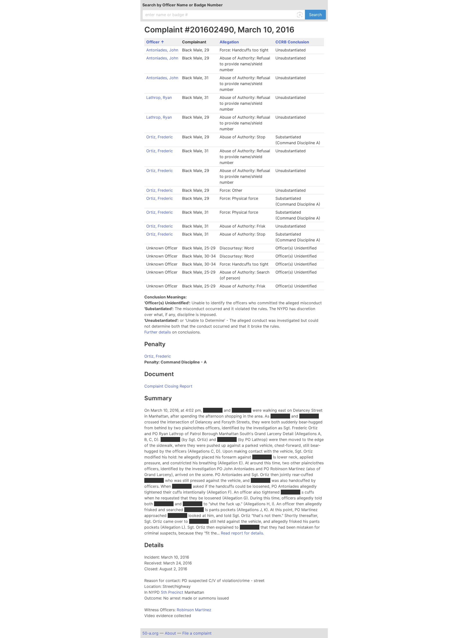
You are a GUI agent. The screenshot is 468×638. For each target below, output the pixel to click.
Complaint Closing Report (168, 386)
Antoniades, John (162, 50)
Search (315, 14)
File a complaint (197, 633)
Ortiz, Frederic (159, 136)
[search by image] (300, 14)
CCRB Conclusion (292, 41)
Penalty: (152, 362)
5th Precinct (173, 592)
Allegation (229, 41)
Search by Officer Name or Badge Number (182, 4)
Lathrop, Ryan (159, 97)
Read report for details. (242, 533)
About (170, 633)
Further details (157, 332)
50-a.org (150, 633)
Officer (153, 41)
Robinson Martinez (194, 609)
